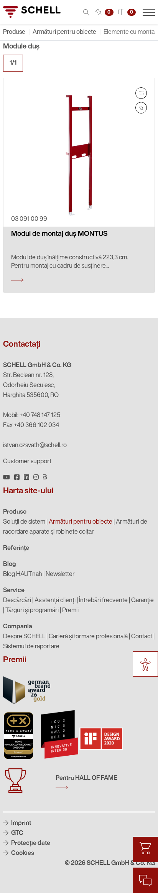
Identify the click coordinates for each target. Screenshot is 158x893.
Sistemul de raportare (31, 647)
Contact (141, 637)
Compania (17, 627)
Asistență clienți (55, 601)
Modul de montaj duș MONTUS (59, 234)
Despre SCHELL (24, 637)
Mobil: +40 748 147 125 (31, 415)
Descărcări (17, 601)
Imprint (20, 823)
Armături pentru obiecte (64, 32)
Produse (14, 512)
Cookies (22, 853)
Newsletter (60, 574)
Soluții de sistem (24, 522)
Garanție (142, 601)
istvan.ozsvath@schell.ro (35, 445)
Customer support (27, 462)
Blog (9, 564)
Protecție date (30, 843)
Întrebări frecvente (103, 601)
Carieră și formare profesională (88, 637)
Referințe (16, 548)
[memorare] (141, 108)
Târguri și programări (32, 611)
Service (14, 591)
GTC (16, 833)
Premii (70, 611)
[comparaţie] (141, 93)
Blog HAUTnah (22, 574)
